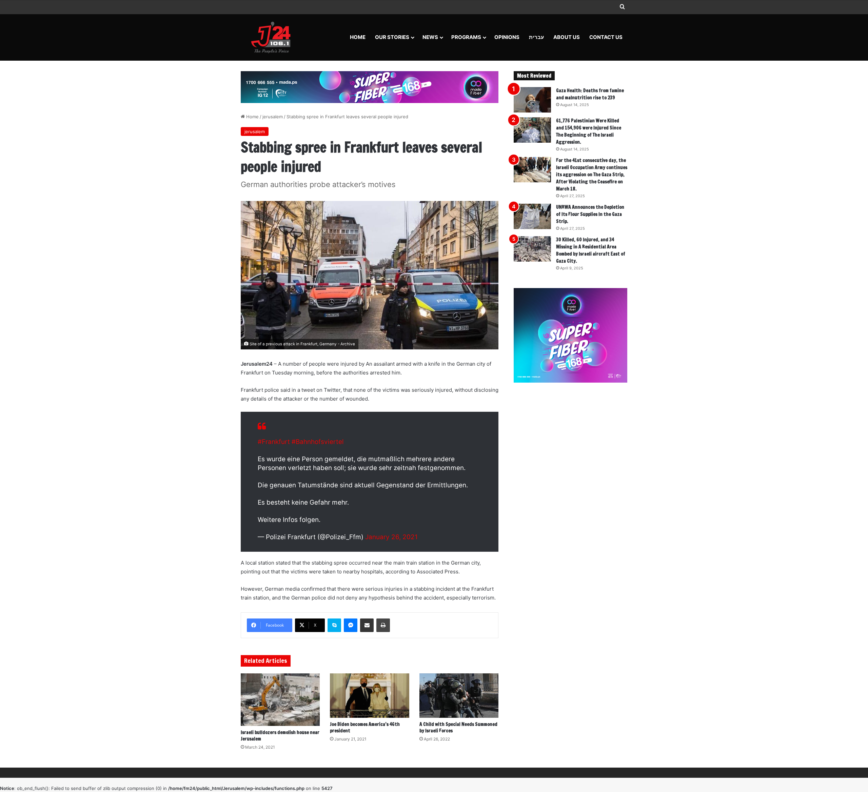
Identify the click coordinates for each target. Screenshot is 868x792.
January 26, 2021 (391, 537)
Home (358, 37)
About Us (566, 37)
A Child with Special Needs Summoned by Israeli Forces (458, 727)
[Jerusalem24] (273, 37)
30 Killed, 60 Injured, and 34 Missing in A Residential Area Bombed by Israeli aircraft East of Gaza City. (590, 250)
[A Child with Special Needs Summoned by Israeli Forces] (458, 695)
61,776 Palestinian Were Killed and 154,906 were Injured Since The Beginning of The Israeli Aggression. (588, 131)
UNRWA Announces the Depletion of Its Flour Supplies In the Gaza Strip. (590, 214)
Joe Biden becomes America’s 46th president (365, 727)
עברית (536, 37)
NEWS (430, 37)
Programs (466, 37)
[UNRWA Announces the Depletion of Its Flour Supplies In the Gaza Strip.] (532, 216)
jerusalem (272, 116)
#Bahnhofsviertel (318, 442)
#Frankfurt (274, 442)
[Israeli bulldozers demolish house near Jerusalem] (280, 699)
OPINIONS (506, 37)
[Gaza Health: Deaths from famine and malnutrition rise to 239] (532, 100)
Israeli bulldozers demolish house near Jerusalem (280, 735)
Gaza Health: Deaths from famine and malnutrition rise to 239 (590, 94)
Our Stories (392, 37)
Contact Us (606, 37)
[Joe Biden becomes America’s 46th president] (369, 695)
